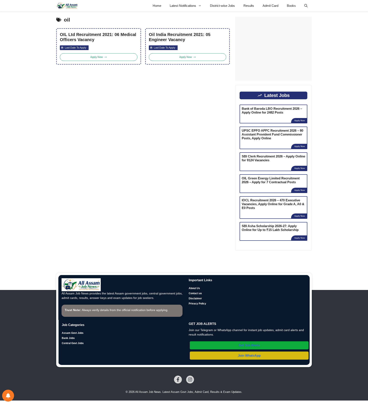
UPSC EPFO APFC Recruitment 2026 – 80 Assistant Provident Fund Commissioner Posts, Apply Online (272, 134)
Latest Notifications (183, 5)
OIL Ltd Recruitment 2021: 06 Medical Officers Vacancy (98, 37)
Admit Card (270, 5)
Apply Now (299, 120)
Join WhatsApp (249, 355)
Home (157, 5)
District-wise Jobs (222, 5)
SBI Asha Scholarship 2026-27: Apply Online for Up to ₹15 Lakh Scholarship (270, 228)
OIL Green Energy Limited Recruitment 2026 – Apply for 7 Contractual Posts (271, 180)
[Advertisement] (273, 49)
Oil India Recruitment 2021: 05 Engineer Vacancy (179, 37)
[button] (306, 6)
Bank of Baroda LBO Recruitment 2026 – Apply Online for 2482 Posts (272, 110)
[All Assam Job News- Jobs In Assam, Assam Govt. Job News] (67, 6)
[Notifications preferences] (8, 396)
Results (248, 5)
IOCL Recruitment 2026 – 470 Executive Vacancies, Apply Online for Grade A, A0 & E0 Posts (273, 204)
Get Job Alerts (249, 345)
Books (291, 5)
